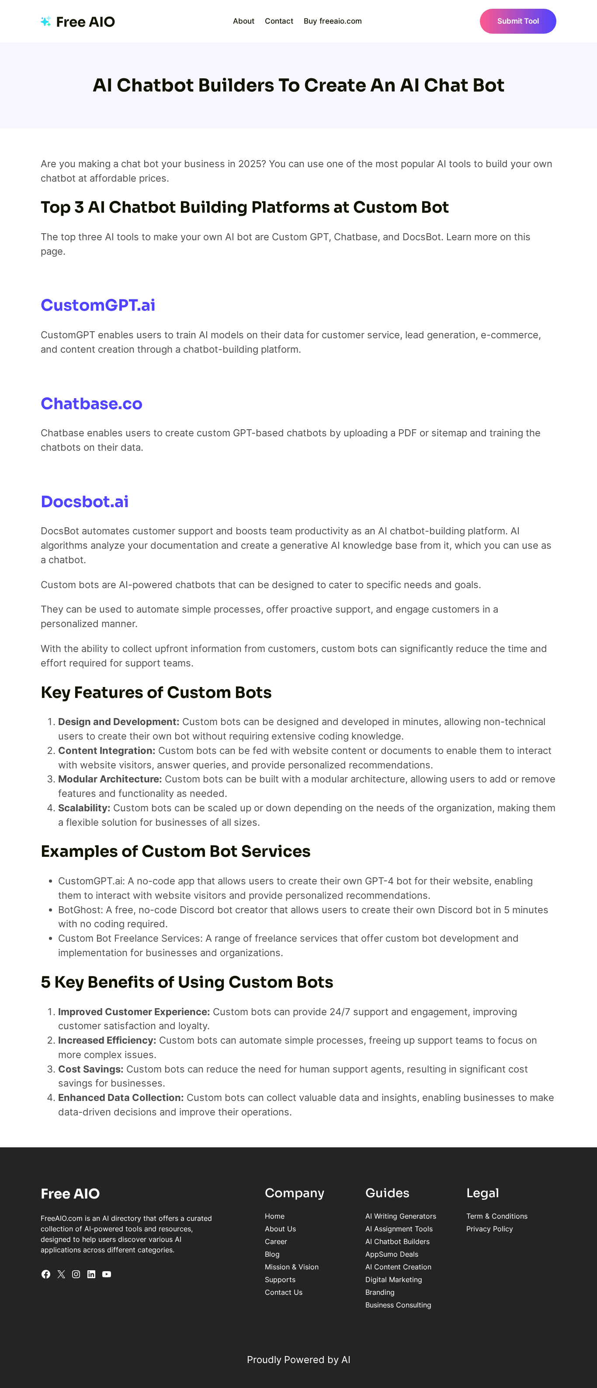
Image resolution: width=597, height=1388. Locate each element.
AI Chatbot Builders (397, 1241)
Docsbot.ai (85, 502)
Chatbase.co (91, 404)
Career (276, 1241)
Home (275, 1216)
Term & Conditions (497, 1216)
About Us (280, 1228)
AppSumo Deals (391, 1254)
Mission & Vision (292, 1266)
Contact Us (283, 1292)
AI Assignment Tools (399, 1228)
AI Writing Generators (400, 1216)
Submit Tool (518, 21)
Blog (272, 1254)
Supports (280, 1279)
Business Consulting (398, 1304)
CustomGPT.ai (98, 305)
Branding (380, 1292)
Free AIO (85, 22)
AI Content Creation (398, 1266)
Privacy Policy (489, 1228)
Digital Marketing (393, 1279)
